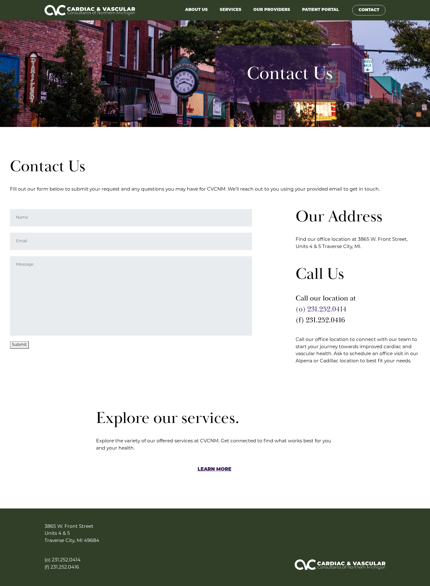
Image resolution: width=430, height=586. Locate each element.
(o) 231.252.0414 (322, 309)
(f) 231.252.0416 (62, 567)
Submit (19, 345)
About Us (196, 10)
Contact (369, 10)
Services (230, 10)
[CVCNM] (90, 10)
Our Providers (271, 10)
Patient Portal (320, 10)
